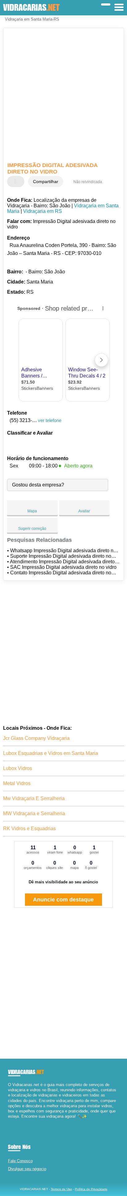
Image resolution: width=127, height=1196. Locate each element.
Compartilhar (45, 181)
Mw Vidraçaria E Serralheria (34, 798)
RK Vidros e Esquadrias (29, 828)
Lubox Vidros (17, 768)
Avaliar (84, 511)
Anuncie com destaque (63, 900)
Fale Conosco (20, 1161)
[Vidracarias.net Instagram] (15, 1122)
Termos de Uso (61, 1189)
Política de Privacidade (91, 1189)
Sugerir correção (32, 528)
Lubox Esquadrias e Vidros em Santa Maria (50, 753)
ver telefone (49, 420)
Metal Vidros (17, 783)
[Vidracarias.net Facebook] (9, 1122)
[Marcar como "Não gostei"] (20, 181)
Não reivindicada (87, 182)
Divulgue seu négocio (27, 1169)
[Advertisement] (63, 96)
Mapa (32, 511)
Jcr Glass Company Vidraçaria (36, 738)
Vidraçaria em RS (42, 211)
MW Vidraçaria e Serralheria (34, 813)
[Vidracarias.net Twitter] (12, 1122)
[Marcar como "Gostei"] (12, 181)
